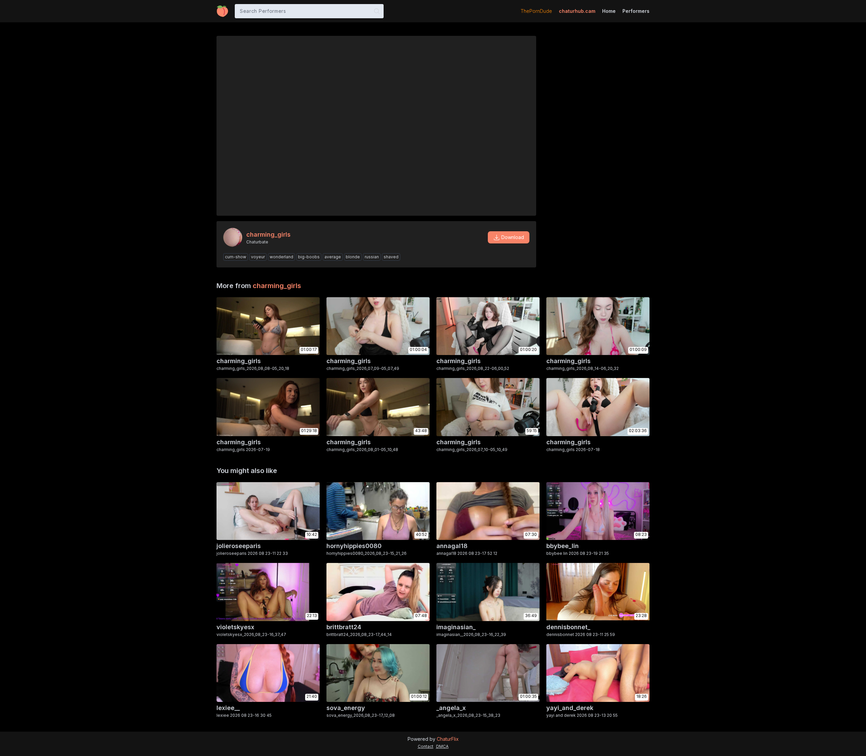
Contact (425, 746)
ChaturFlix (448, 739)
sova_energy (345, 707)
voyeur (258, 256)
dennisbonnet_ (568, 627)
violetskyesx (235, 627)
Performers (636, 11)
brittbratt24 (343, 627)
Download (512, 237)
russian (372, 256)
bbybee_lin (562, 545)
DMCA (442, 746)
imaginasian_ (456, 627)
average (332, 256)
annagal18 (452, 545)
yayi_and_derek (569, 707)
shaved (391, 256)
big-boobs (309, 256)
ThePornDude (536, 11)
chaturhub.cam (577, 11)
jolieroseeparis (238, 545)
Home (609, 11)
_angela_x (451, 707)
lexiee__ (228, 707)
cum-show (235, 256)
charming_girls (277, 286)
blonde (353, 256)
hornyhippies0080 (354, 545)
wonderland (281, 256)
